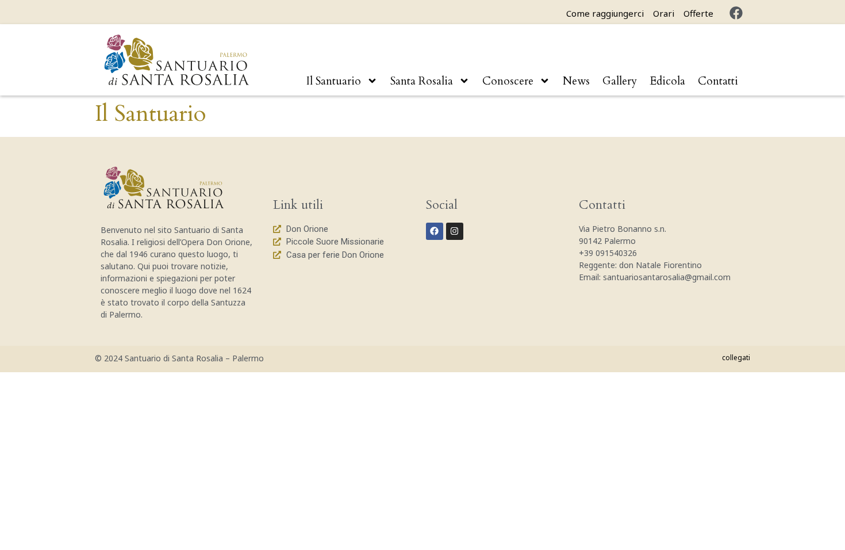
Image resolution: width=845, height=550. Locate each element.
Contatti (718, 81)
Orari (663, 13)
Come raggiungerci (605, 13)
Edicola (667, 81)
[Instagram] (454, 231)
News (576, 81)
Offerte (698, 13)
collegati (736, 357)
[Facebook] (736, 13)
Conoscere (507, 81)
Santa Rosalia (421, 81)
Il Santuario (333, 81)
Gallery (619, 81)
